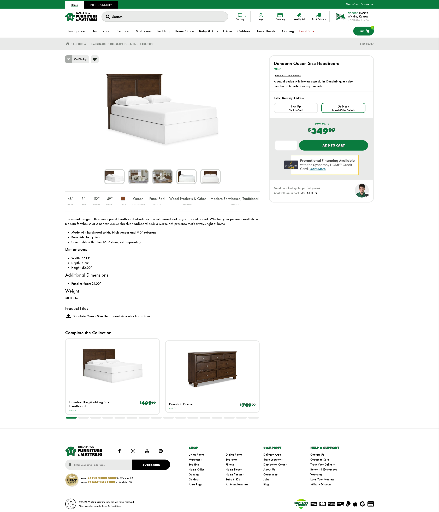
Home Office (197, 469)
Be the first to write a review (288, 75)
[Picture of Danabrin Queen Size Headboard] (114, 176)
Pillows (230, 464)
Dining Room (234, 454)
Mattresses (195, 459)
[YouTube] (147, 451)
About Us (269, 469)
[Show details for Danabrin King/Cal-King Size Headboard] (112, 367)
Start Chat (306, 193)
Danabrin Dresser (181, 404)
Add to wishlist (95, 59)
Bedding (194, 464)
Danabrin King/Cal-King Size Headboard (89, 404)
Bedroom (231, 459)
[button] (71, 418)
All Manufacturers (237, 484)
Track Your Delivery (322, 464)
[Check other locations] (295, 107)
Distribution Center (275, 464)
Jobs (266, 479)
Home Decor (234, 469)
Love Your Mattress (322, 479)
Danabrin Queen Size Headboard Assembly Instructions (111, 316)
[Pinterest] (160, 451)
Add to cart (333, 145)
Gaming (194, 474)
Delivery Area (272, 454)
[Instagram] (133, 451)
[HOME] (67, 43)
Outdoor (194, 479)
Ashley (72, 410)
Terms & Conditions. (112, 506)
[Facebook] (119, 451)
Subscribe (151, 465)
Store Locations (272, 459)
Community (270, 474)
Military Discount (320, 484)
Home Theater (235, 474)
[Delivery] (343, 107)
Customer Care (319, 459)
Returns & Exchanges (323, 469)
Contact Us (317, 454)
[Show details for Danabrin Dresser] (212, 369)
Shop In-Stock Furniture (357, 4)
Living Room (196, 454)
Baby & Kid (233, 479)
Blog (266, 484)
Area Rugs (195, 484)
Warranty (316, 474)
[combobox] (165, 16)
